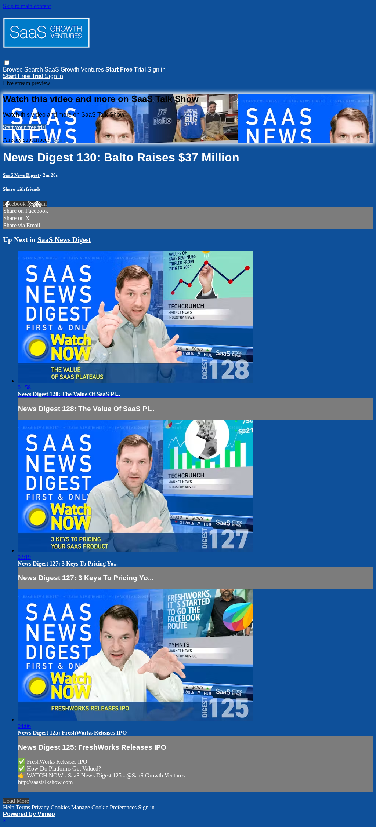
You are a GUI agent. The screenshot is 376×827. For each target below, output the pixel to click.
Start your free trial (24, 127)
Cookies (61, 807)
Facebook (15, 204)
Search (34, 69)
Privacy (41, 807)
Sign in (156, 69)
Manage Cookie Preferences (104, 807)
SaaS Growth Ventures (74, 69)
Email (40, 204)
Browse (13, 69)
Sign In (54, 76)
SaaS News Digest (21, 175)
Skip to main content (27, 6)
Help (9, 807)
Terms (24, 807)
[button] (6, 62)
